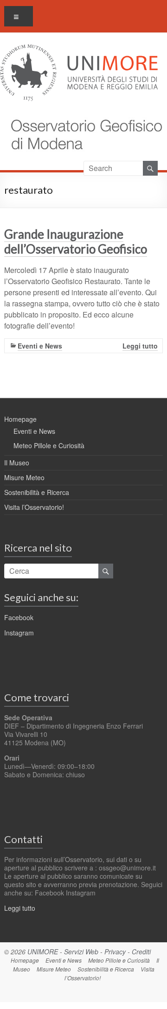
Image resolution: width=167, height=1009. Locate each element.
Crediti (141, 951)
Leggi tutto (140, 345)
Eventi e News (40, 345)
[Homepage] (82, 114)
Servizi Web (81, 951)
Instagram (19, 632)
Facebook (18, 617)
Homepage (20, 419)
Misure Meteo (24, 477)
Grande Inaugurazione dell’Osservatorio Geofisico (75, 241)
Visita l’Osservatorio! (34, 507)
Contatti (23, 839)
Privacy (115, 951)
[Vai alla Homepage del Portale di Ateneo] (79, 49)
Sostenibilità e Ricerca (36, 492)
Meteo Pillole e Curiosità (48, 445)
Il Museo (16, 462)
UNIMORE (42, 951)
